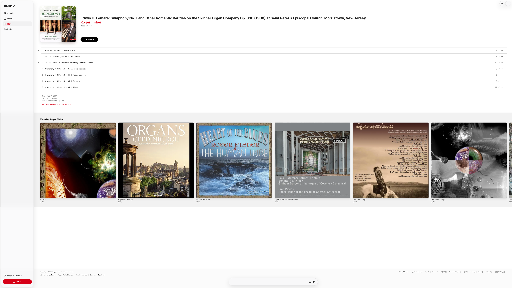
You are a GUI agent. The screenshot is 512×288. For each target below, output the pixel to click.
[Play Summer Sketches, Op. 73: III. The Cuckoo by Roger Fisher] (42, 56)
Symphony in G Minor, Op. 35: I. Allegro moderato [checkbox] (66, 69)
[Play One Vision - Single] (434, 195)
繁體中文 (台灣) (500, 272)
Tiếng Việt (489, 272)
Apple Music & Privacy (65, 275)
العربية (427, 272)
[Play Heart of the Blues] (200, 195)
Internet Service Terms (47, 275)
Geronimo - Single (360, 124)
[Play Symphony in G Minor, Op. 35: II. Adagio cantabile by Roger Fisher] (42, 75)
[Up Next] (309, 282)
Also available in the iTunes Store (55, 104)
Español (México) (417, 272)
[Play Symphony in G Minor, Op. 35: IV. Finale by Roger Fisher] (42, 87)
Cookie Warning (81, 275)
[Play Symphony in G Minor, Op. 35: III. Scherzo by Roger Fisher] (42, 81)
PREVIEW (497, 50)
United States (403, 272)
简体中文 (444, 272)
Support (92, 275)
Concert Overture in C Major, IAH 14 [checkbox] (60, 50)
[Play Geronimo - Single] (356, 195)
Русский (435, 272)
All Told (43, 124)
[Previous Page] (37, 160)
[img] (9, 6)
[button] (17, 13)
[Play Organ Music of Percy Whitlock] (278, 195)
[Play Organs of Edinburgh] (122, 195)
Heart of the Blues (204, 124)
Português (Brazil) (477, 272)
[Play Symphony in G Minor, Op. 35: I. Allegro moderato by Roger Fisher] (42, 69)
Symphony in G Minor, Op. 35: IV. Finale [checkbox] (61, 87)
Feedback (101, 275)
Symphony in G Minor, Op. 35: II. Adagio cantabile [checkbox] (65, 75)
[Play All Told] (43, 195)
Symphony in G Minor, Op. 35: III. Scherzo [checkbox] (62, 81)
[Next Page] (509, 160)
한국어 (466, 272)
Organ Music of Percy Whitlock (287, 124)
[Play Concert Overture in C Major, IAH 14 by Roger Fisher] (42, 50)
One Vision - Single (439, 124)
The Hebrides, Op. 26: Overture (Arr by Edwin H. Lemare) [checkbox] (69, 63)
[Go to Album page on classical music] (501, 3)
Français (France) (455, 272)
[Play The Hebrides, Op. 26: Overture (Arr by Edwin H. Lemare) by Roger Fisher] (42, 63)
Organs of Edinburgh (127, 124)
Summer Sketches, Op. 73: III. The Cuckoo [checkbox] (62, 56)
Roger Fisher (91, 22)
